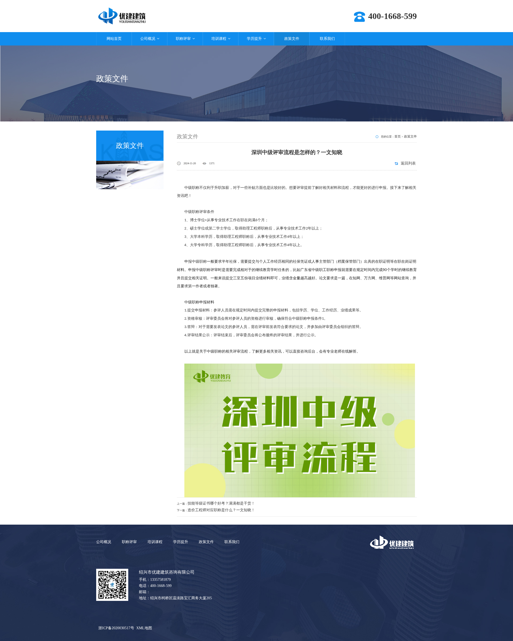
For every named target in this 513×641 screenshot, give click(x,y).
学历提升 (254, 39)
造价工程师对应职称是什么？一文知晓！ (221, 510)
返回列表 (408, 163)
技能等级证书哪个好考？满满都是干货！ (221, 503)
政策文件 (291, 39)
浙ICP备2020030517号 (116, 628)
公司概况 (147, 39)
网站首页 (114, 39)
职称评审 (183, 39)
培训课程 (218, 39)
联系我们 (327, 39)
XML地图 (144, 628)
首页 (397, 136)
